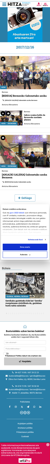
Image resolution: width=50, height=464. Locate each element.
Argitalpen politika (25, 423)
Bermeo (5, 92)
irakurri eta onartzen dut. (23, 356)
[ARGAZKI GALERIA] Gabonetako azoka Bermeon (21, 100)
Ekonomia (12, 123)
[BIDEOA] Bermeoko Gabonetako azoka (24, 95)
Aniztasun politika (25, 428)
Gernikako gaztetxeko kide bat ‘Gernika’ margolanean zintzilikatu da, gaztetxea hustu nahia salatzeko (23, 303)
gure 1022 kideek (17, 213)
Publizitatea (25, 402)
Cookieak (25, 436)
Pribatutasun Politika (13, 356)
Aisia (3, 87)
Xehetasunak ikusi (35, 240)
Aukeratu (23, 255)
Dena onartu (25, 247)
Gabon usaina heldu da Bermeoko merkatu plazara (34, 117)
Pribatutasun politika (25, 432)
